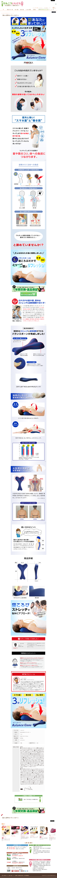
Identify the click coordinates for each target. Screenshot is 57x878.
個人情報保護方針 (26, 875)
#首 (7, 825)
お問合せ (34, 9)
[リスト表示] (51, 9)
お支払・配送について (5, 875)
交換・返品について (11, 875)
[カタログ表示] (53, 9)
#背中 (11, 825)
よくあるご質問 (28, 9)
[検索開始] (48, 9)
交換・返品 (22, 9)
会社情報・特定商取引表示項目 (19, 875)
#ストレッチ (14, 825)
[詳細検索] (49, 9)
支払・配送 (16, 9)
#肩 (8, 825)
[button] (2, 834)
